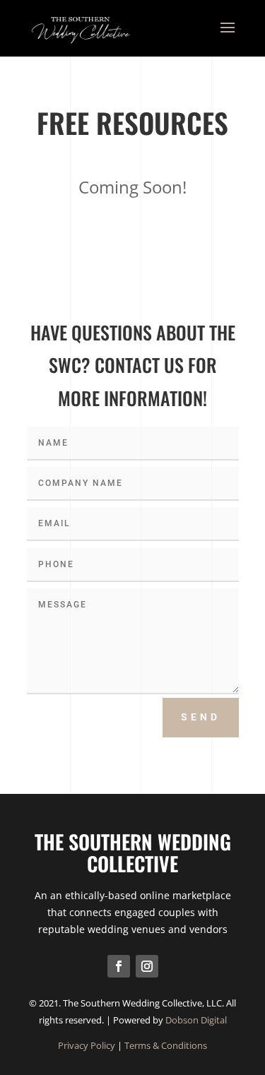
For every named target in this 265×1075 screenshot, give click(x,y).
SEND (200, 717)
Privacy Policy (86, 1045)
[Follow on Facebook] (118, 966)
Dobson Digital (196, 1020)
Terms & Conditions (165, 1045)
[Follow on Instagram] (147, 966)
